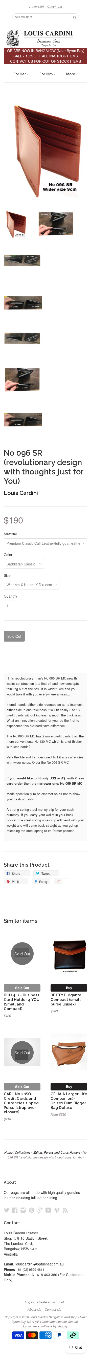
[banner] (45, 38)
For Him (46, 74)
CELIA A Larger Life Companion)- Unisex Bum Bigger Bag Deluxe (69, 1100)
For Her (20, 74)
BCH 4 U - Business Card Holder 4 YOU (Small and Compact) (21, 1002)
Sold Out (22, 987)
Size (7, 575)
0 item (36, 6)
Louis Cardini (21, 493)
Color (8, 554)
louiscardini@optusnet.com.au (39, 1263)
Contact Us (53, 1309)
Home (8, 1152)
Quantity (10, 596)
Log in (29, 1302)
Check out (54, 6)
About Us (34, 1309)
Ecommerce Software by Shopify (45, 1326)
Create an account (50, 1302)
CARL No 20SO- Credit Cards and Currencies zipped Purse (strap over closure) (21, 1103)
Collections (22, 1152)
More (71, 74)
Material (10, 533)
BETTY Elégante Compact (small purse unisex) (66, 999)
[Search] (74, 16)
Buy (69, 987)
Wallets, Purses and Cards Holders (56, 1152)
